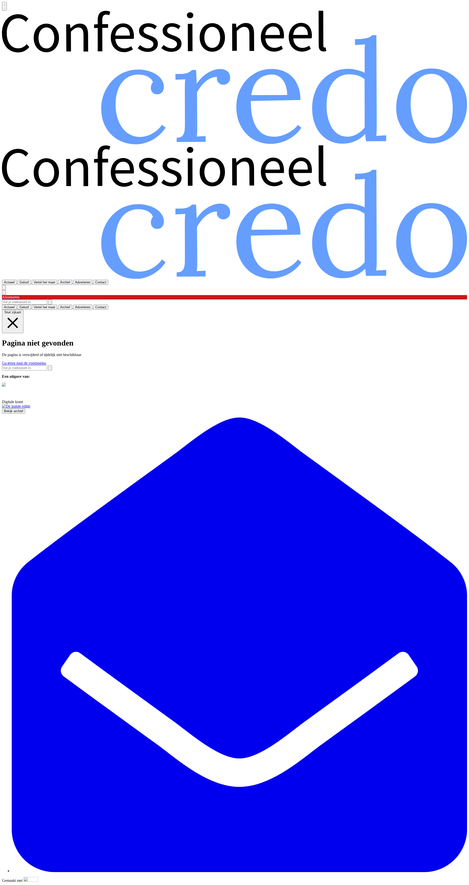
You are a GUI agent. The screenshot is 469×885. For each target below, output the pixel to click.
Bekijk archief (13, 411)
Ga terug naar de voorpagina (24, 363)
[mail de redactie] (239, 871)
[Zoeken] (50, 302)
